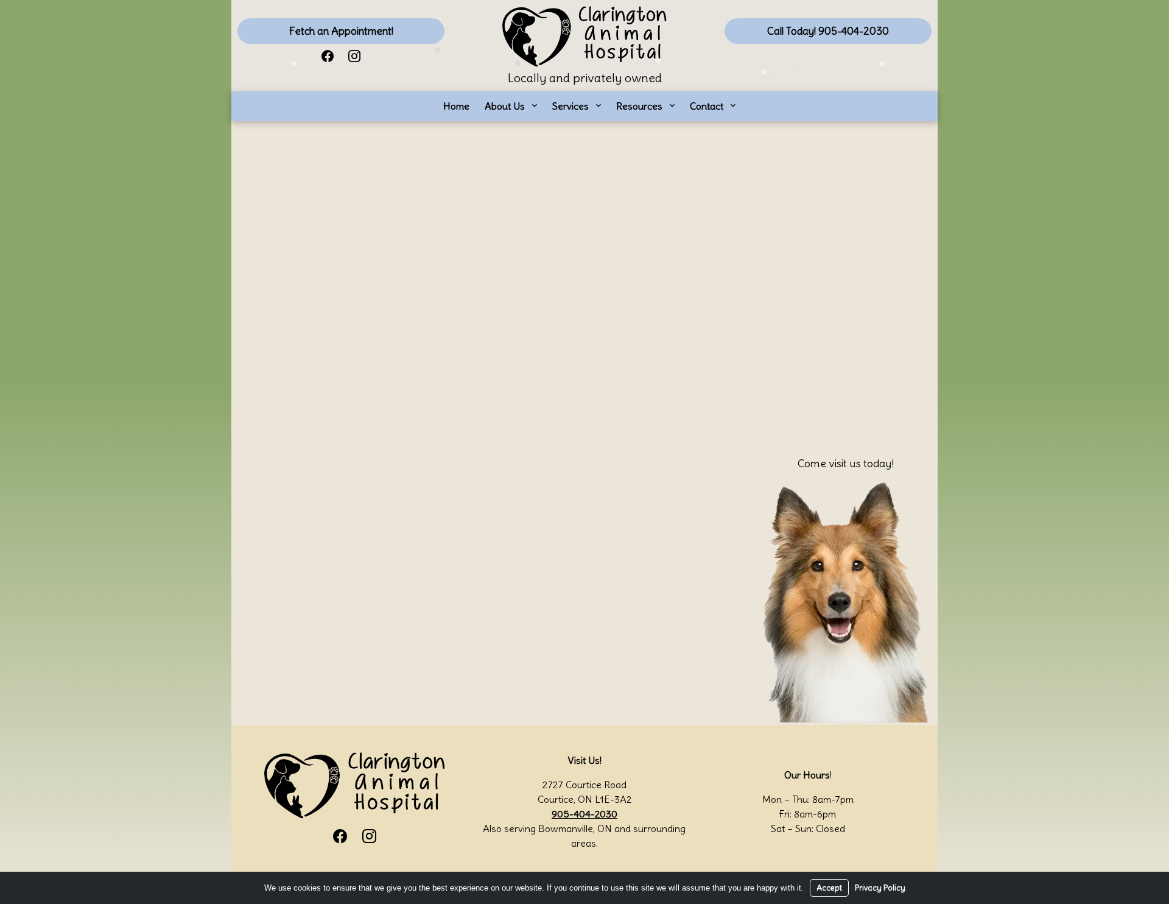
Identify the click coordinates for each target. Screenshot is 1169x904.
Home (456, 106)
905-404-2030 (584, 814)
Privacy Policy (880, 888)
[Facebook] (327, 55)
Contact (706, 106)
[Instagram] (354, 55)
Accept (829, 888)
